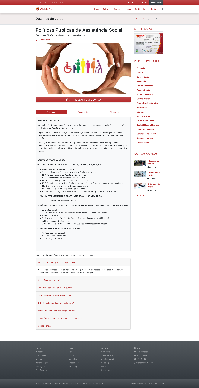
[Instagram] (139, 359)
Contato (154, 9)
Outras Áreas (142, 142)
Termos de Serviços (138, 383)
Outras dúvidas (44, 326)
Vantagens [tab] (114, 112)
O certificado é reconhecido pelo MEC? (55, 295)
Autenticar (73, 359)
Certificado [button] (140, 9)
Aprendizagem (42, 363)
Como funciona (42, 355)
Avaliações (40, 366)
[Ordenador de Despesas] (140, 187)
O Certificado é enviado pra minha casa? (56, 303)
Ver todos (140, 195)
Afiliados (127, 9)
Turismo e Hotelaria (145, 94)
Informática (141, 107)
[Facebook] (135, 359)
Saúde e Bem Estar (145, 121)
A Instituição (41, 352)
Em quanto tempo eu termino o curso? (55, 288)
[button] (162, 9)
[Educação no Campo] (140, 164)
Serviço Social (142, 77)
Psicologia (141, 81)
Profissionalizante (144, 86)
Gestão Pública (143, 99)
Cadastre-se (74, 363)
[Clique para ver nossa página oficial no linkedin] (129, 2)
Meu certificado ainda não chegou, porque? (57, 310)
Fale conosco (142, 352)
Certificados (41, 370)
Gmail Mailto (142, 355)
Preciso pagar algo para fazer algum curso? (57, 262)
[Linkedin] (142, 359)
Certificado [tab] (83, 112)
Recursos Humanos (145, 138)
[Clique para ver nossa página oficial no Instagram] (136, 2)
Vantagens (40, 359)
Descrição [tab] (51, 112)
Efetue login (74, 366)
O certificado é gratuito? (49, 280)
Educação (140, 68)
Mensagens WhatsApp (146, 363)
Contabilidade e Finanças (147, 125)
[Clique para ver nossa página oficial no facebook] (132, 2)
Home (96, 9)
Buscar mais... (107, 370)
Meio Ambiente (143, 116)
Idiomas (140, 112)
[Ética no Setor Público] (140, 175)
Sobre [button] (106, 9)
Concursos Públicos (145, 129)
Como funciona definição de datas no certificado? (60, 318)
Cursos (117, 9)
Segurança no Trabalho (147, 134)
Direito (139, 72)
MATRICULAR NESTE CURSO (84, 99)
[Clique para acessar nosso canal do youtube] (145, 359)
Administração (143, 90)
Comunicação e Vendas (147, 103)
